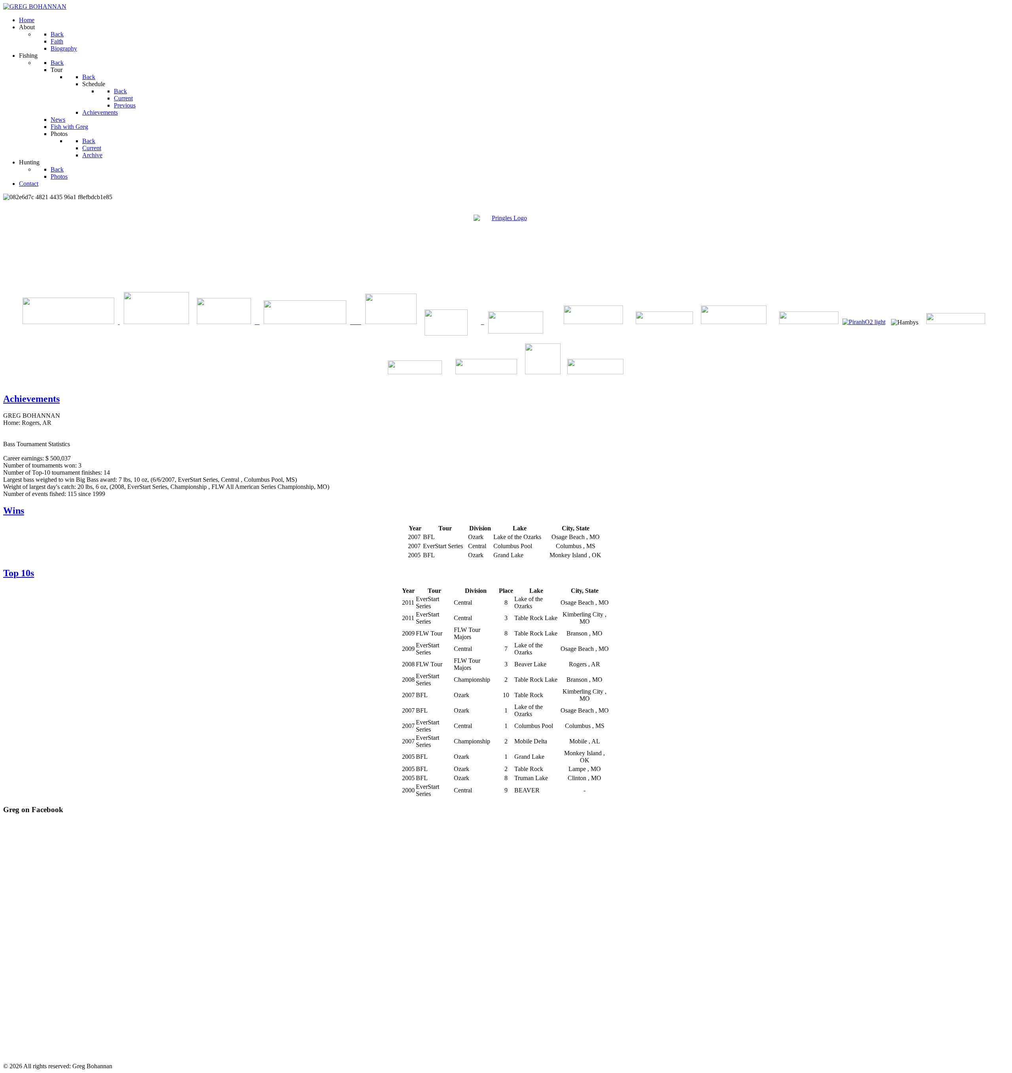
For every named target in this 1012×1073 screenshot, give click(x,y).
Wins (13, 510)
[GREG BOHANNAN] (34, 6)
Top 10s (18, 573)
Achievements (31, 399)
